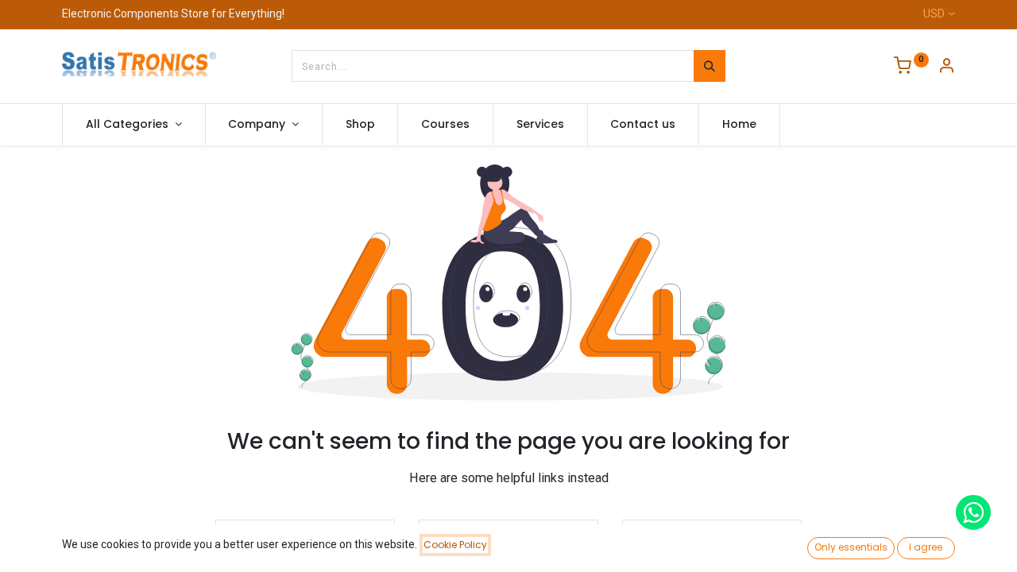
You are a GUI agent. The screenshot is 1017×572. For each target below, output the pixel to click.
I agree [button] (925, 547)
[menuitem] (360, 124)
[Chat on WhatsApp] (973, 512)
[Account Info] (946, 67)
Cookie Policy (455, 544)
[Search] (709, 66)
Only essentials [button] (850, 547)
